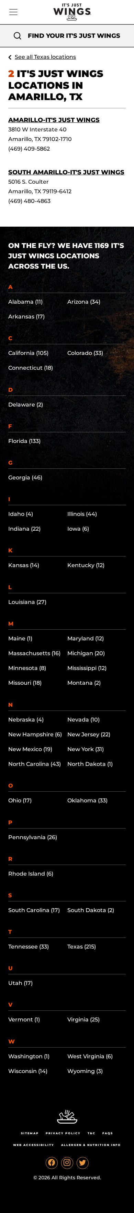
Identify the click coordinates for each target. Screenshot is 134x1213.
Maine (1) (20, 638)
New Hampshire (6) (35, 734)
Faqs (107, 1133)
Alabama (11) (25, 302)
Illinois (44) (82, 514)
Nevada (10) (83, 719)
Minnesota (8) (27, 668)
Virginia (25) (83, 1019)
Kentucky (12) (85, 565)
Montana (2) (84, 683)
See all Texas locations (45, 57)
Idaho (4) (20, 514)
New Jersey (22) (88, 734)
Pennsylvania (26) (32, 837)
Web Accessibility (33, 1145)
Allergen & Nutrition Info (91, 1145)
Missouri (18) (25, 683)
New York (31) (85, 749)
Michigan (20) (86, 653)
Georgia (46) (25, 477)
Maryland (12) (85, 638)
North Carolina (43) (34, 764)
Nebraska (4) (26, 719)
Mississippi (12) (87, 668)
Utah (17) (20, 983)
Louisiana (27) (27, 602)
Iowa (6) (78, 529)
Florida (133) (24, 441)
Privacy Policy (63, 1133)
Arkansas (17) (26, 316)
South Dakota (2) (90, 910)
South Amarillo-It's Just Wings (66, 172)
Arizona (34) (83, 302)
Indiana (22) (24, 529)
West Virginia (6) (90, 1056)
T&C (92, 1133)
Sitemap (30, 1133)
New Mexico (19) (30, 749)
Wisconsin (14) (27, 1071)
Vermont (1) (24, 1019)
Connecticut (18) (30, 368)
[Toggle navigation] (13, 12)
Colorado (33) (85, 353)
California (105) (28, 353)
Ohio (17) (20, 800)
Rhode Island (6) (30, 873)
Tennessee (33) (28, 946)
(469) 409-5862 (29, 148)
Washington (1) (28, 1056)
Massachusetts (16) (34, 653)
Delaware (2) (25, 404)
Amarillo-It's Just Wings (54, 120)
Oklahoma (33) (87, 800)
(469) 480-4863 (29, 201)
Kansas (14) (23, 565)
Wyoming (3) (85, 1071)
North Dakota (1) (90, 764)
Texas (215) (81, 946)
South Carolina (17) (34, 910)
